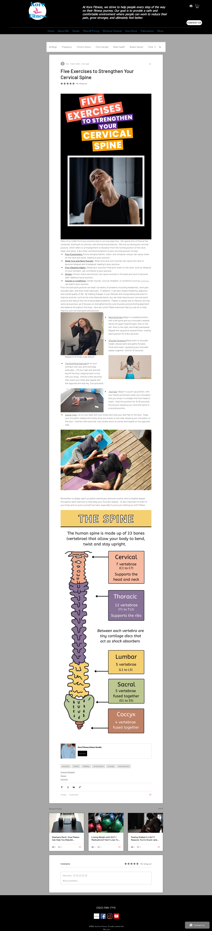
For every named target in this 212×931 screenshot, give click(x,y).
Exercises (64, 779)
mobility (76, 766)
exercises (65, 766)
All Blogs (53, 46)
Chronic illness (84, 46)
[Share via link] (80, 787)
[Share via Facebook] (62, 787)
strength (111, 766)
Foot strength (102, 46)
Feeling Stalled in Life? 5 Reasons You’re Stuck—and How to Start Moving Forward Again (145, 838)
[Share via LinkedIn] (74, 787)
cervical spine (98, 766)
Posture (63, 776)
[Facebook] (103, 916)
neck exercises (123, 766)
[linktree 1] (96, 916)
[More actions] (149, 63)
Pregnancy (67, 46)
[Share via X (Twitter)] (68, 787)
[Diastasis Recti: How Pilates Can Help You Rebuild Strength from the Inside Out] (66, 823)
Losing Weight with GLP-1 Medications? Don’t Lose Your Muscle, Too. (105, 838)
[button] (197, 6)
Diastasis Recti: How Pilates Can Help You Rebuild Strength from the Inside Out (66, 838)
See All (160, 808)
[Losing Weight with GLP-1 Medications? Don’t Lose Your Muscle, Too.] (105, 823)
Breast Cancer (136, 46)
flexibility (86, 766)
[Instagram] (110, 916)
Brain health (119, 46)
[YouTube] (116, 916)
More (150, 46)
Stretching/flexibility (68, 772)
